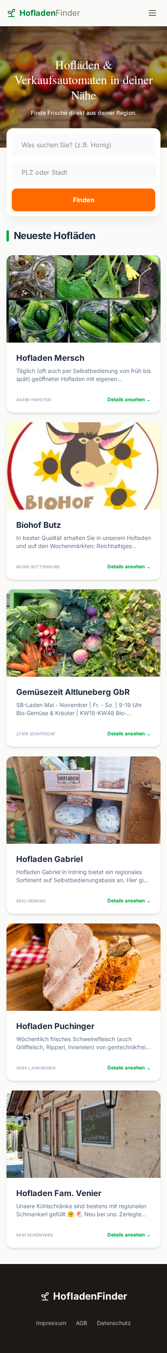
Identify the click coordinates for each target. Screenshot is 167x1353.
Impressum (51, 1322)
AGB (81, 1322)
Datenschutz (114, 1322)
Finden (83, 200)
